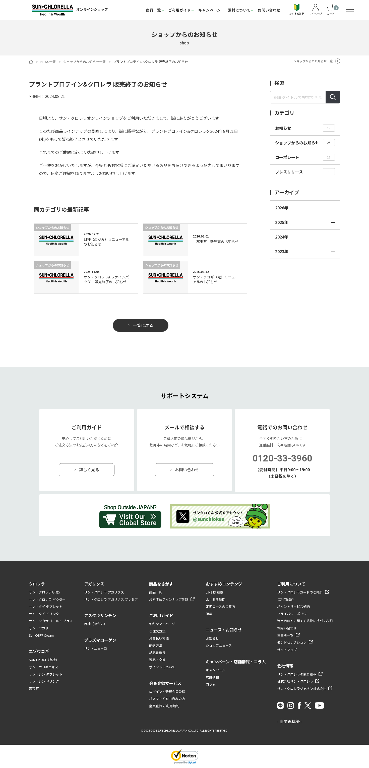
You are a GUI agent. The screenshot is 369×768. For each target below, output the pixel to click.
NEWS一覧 (48, 61)
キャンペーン (209, 10)
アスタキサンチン (100, 615)
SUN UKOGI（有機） (44, 659)
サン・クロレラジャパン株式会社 (301, 688)
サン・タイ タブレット (45, 606)
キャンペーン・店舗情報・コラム (236, 662)
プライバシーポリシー (293, 613)
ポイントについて (162, 667)
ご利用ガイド (179, 10)
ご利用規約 (285, 599)
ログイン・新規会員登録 (167, 691)
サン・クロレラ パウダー (47, 599)
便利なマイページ (162, 623)
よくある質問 (215, 599)
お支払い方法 (159, 638)
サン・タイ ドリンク (44, 613)
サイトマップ (287, 649)
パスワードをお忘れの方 (167, 698)
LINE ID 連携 (214, 592)
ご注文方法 (157, 631)
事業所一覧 (285, 635)
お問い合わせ (269, 10)
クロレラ (37, 584)
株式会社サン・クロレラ (295, 681)
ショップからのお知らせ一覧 (84, 61)
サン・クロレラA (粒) (44, 592)
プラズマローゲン (100, 640)
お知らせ (303, 128)
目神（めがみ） (95, 623)
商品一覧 (153, 10)
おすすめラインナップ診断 (168, 599)
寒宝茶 (34, 688)
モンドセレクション (291, 642)
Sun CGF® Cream (41, 635)
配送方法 (155, 645)
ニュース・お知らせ (224, 630)
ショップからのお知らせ (303, 143)
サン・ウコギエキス (43, 667)
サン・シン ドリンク (44, 681)
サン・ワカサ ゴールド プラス (51, 620)
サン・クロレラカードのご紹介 (300, 592)
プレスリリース (302, 172)
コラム (211, 684)
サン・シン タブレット (45, 674)
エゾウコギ (39, 651)
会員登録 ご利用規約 (164, 705)
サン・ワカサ (38, 628)
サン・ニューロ (95, 648)
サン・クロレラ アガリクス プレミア (111, 599)
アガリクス (94, 584)
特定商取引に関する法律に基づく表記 (305, 620)
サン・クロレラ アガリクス (104, 592)
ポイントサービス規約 (293, 606)
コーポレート (303, 157)
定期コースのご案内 (220, 606)
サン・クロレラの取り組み (296, 674)
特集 (209, 613)
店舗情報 (212, 677)
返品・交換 (157, 659)
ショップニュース (219, 645)
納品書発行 (157, 652)
